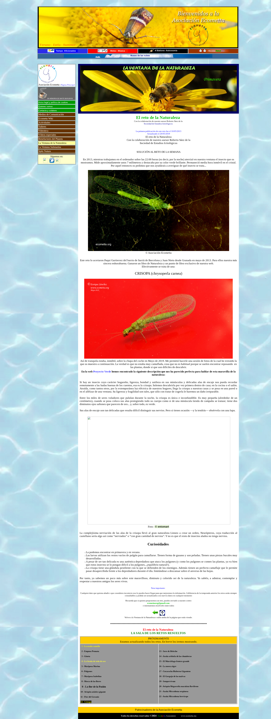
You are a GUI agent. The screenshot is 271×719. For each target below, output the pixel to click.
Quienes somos (45, 106)
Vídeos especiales (47, 134)
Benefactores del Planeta (50, 139)
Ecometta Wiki (45, 118)
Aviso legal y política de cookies (53, 102)
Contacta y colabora (47, 110)
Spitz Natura (44, 151)
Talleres (42, 126)
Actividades (44, 122)
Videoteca (43, 130)
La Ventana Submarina (49, 147)
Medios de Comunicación (51, 114)
